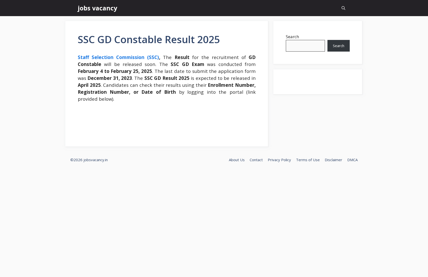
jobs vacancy (97, 8)
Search (292, 36)
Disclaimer (333, 159)
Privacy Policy (279, 159)
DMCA (352, 159)
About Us (237, 159)
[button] (343, 8)
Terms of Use (308, 159)
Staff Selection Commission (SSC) (118, 57)
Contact (256, 159)
